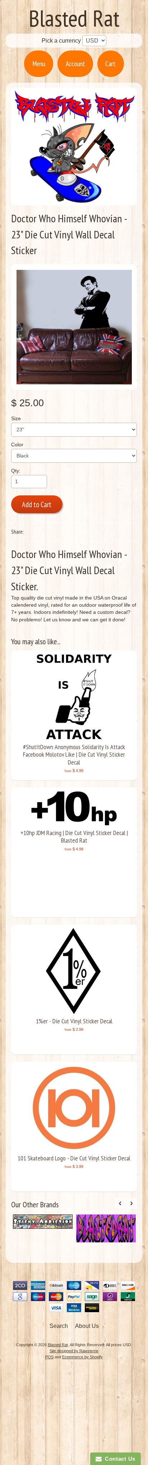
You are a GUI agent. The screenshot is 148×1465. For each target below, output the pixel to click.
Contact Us (118, 1459)
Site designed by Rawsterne (74, 1351)
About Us (87, 1326)
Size (16, 418)
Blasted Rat (74, 18)
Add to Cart (36, 504)
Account (75, 63)
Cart (110, 63)
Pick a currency (62, 41)
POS (49, 1357)
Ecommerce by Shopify (82, 1357)
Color (17, 444)
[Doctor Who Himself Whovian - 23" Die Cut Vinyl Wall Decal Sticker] (74, 327)
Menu (38, 63)
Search (59, 1326)
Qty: (15, 471)
